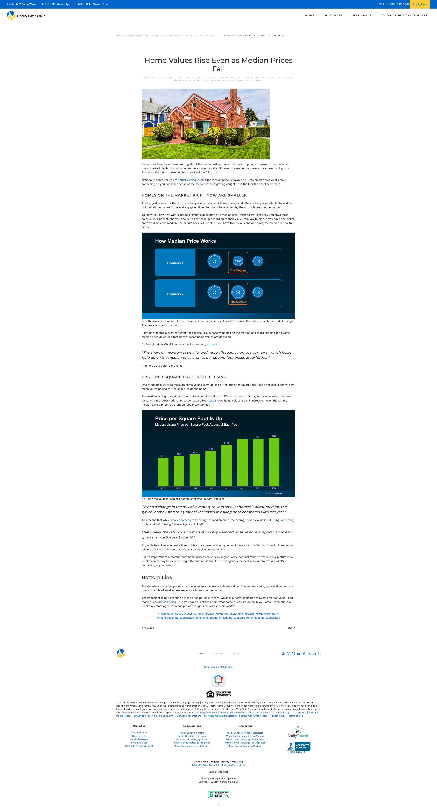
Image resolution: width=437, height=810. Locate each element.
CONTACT (218, 653)
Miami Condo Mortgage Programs (192, 742)
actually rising (187, 180)
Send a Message (139, 739)
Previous (149, 628)
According (287, 520)
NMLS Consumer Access (254, 715)
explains (212, 344)
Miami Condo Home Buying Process (245, 736)
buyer (203, 168)
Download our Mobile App (218, 667)
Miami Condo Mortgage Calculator (245, 732)
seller (214, 168)
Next (290, 628)
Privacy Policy (278, 715)
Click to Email (139, 736)
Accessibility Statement (204, 712)
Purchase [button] (334, 15)
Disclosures (299, 712)
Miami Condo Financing (209, 80)
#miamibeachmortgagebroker (216, 613)
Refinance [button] (362, 15)
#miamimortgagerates (265, 617)
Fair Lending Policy (143, 715)
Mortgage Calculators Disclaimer (221, 715)
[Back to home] (26, 15)
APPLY (202, 653)
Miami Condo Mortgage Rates (192, 739)
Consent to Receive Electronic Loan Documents (245, 712)
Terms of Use (296, 715)
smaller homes (180, 520)
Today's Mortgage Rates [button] (405, 15)
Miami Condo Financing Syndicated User (187, 77)
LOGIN (235, 653)
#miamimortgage (206, 617)
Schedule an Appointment (139, 746)
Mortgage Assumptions (189, 715)
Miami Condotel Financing (192, 736)
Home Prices (183, 80)
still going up (171, 602)
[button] (218, 805)
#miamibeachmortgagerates (175, 617)
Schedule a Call (139, 742)
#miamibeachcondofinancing (176, 613)
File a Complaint (165, 715)
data (211, 400)
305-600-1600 (139, 732)
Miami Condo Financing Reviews (245, 746)
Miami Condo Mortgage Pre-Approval (245, 742)
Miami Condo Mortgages (245, 80)
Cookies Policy (282, 712)
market (200, 184)
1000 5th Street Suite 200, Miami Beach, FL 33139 (218, 764)
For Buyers (267, 77)
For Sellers (285, 77)
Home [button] (310, 15)
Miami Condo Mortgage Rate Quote (245, 739)
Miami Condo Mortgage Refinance (192, 746)
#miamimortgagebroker (234, 617)
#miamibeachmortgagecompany (257, 613)
